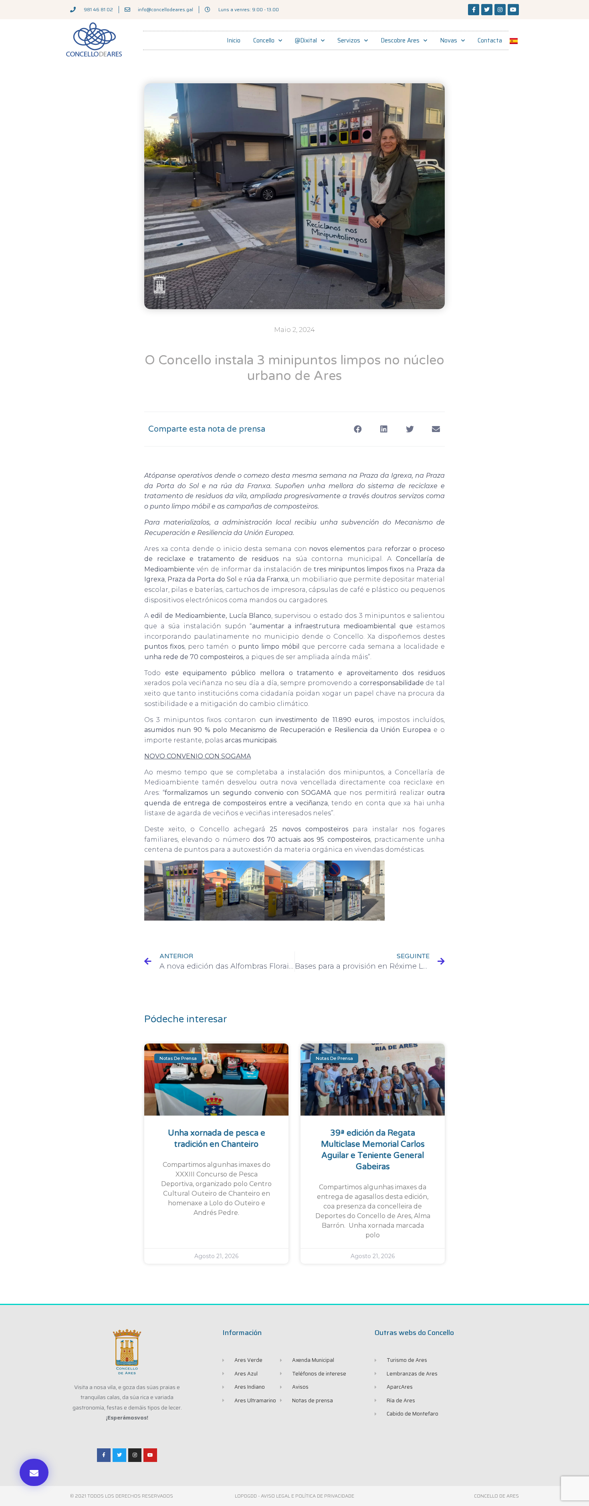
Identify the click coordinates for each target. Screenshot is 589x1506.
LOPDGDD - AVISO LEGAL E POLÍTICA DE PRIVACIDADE (294, 1496)
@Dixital (306, 40)
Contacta (490, 40)
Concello (263, 40)
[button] (34, 1472)
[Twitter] (486, 9)
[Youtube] (513, 9)
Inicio (233, 40)
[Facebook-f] (473, 9)
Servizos (348, 40)
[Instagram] (500, 9)
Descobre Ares (400, 40)
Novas (448, 40)
